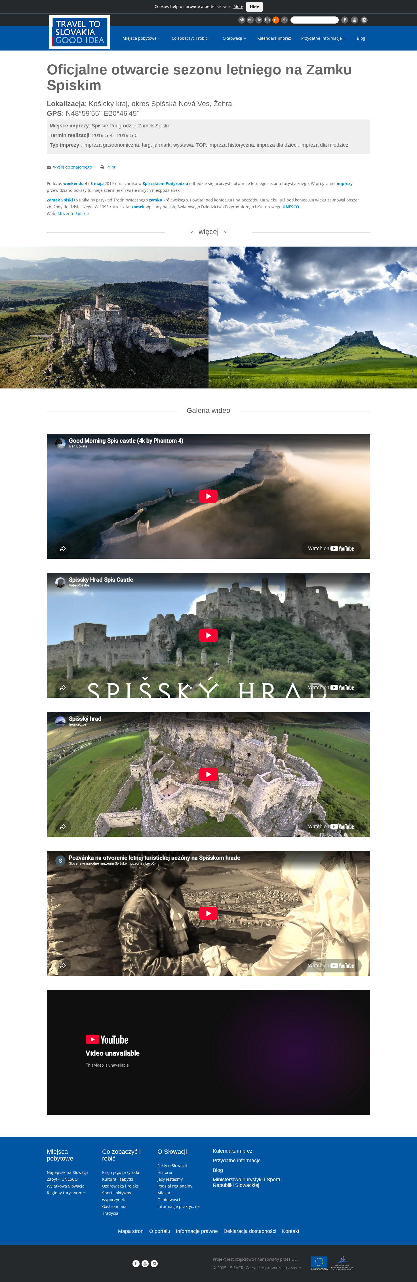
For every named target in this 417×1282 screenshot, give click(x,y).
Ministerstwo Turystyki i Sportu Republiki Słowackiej (247, 1182)
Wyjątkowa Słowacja (66, 1186)
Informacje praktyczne (178, 1206)
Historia (164, 1172)
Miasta (163, 1192)
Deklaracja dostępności (250, 1231)
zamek (138, 206)
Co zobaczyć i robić (190, 38)
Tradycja (110, 1213)
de (258, 19)
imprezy (345, 183)
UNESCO (291, 206)
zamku (155, 200)
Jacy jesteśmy (170, 1179)
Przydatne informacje (322, 38)
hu (267, 19)
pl (276, 19)
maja (99, 183)
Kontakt (290, 1231)
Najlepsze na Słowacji (67, 1172)
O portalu (159, 1231)
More (238, 6)
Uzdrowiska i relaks (120, 1186)
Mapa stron (131, 1231)
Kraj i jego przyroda (120, 1172)
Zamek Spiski (60, 200)
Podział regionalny (174, 1186)
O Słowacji (233, 38)
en (250, 19)
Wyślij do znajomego (72, 167)
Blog (361, 38)
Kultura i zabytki (117, 1179)
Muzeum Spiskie (73, 213)
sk (242, 19)
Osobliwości (168, 1199)
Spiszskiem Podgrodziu (165, 183)
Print (110, 167)
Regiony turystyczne (66, 1192)
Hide (254, 6)
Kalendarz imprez (274, 38)
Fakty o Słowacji (172, 1165)
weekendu (73, 183)
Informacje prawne (197, 1231)
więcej (209, 232)
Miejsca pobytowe (140, 38)
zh (284, 19)
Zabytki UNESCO (62, 1179)
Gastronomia (114, 1206)
